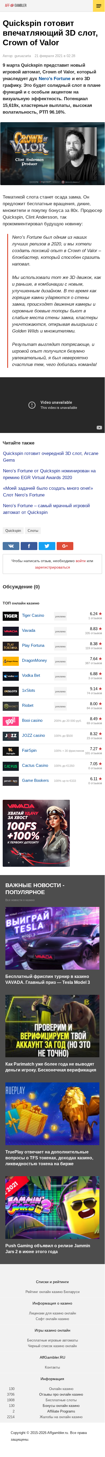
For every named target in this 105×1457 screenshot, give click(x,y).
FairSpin (29, 750)
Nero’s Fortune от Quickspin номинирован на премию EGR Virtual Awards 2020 (49, 474)
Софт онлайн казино (52, 1319)
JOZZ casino (33, 735)
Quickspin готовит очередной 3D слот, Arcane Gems (50, 457)
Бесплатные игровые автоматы (52, 1340)
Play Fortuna (33, 645)
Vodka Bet (31, 675)
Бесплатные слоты (61, 1400)
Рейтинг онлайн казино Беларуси (52, 1292)
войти (81, 561)
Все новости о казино (20, 900)
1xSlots (28, 690)
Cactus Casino (35, 765)
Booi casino (32, 720)
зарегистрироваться (52, 567)
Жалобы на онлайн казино (61, 1417)
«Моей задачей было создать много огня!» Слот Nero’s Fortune (48, 492)
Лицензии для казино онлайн (52, 1313)
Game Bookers (35, 780)
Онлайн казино (61, 1389)
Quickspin (13, 531)
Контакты (52, 1367)
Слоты (33, 531)
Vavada (28, 630)
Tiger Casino (33, 615)
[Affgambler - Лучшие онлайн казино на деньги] (15, 5)
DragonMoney (34, 660)
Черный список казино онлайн (52, 1346)
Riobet (27, 705)
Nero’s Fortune (54, 78)
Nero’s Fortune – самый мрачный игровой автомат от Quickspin (46, 509)
